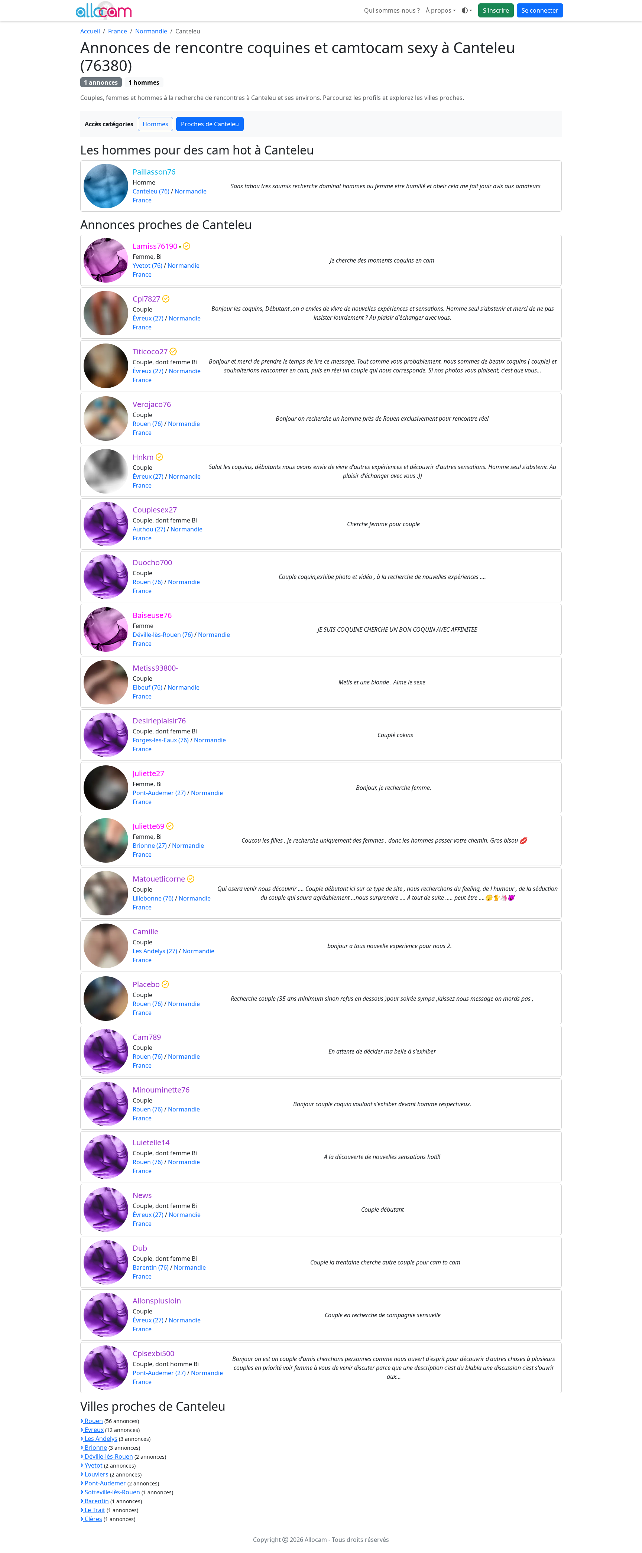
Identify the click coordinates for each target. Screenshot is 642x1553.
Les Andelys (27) (155, 951)
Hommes (155, 124)
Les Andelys (100, 1439)
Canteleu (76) (151, 191)
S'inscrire (496, 10)
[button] (467, 10)
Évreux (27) (148, 318)
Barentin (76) (151, 1267)
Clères (92, 1519)
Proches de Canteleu (210, 124)
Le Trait (94, 1510)
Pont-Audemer (104, 1483)
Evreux (93, 1430)
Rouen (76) (148, 424)
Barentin (96, 1501)
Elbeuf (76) (147, 687)
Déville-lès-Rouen (108, 1456)
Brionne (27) (150, 845)
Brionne (95, 1447)
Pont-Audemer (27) (159, 793)
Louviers (95, 1474)
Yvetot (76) (147, 265)
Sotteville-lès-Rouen (111, 1492)
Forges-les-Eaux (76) (161, 740)
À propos (438, 10)
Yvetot (93, 1465)
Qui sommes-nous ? (392, 10)
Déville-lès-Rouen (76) (163, 635)
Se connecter (540, 10)
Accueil (90, 31)
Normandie (151, 31)
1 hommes (144, 82)
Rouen (93, 1421)
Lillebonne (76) (153, 898)
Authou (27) (149, 529)
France (117, 31)
